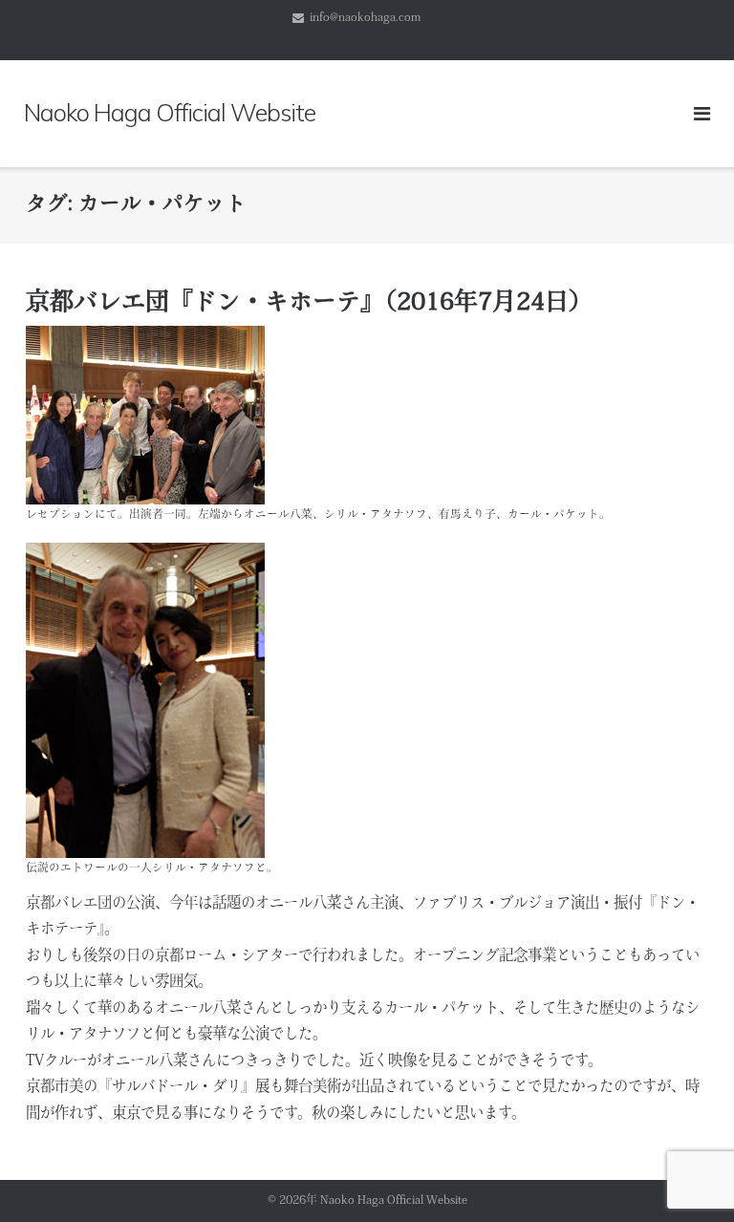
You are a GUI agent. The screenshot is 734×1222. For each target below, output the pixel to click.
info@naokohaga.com (365, 18)
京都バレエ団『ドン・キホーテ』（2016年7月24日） (309, 303)
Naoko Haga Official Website (399, 1201)
